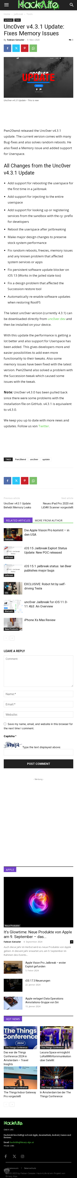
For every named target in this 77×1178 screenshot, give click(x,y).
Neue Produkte (12, 925)
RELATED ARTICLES (18, 520)
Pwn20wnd (20, 459)
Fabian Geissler (15, 39)
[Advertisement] (38, 115)
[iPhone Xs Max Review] (13, 624)
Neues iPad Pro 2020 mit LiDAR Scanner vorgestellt (57, 505)
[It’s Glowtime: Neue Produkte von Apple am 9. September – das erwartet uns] (38, 902)
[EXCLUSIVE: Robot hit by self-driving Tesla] (13, 588)
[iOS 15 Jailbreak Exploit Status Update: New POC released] (13, 552)
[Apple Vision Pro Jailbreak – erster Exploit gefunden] (13, 967)
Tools (30, 14)
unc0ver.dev (56, 319)
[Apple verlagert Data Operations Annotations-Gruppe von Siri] (13, 1003)
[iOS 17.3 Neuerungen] (13, 985)
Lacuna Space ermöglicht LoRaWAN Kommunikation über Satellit (55, 1056)
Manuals (9, 611)
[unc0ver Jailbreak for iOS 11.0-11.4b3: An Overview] (13, 606)
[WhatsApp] (33, 48)
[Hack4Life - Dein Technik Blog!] (13, 1123)
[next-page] (12, 638)
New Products (11, 629)
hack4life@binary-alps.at (22, 1142)
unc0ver (34, 459)
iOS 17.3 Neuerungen (37, 980)
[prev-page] (6, 638)
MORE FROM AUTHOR (48, 520)
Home (7, 14)
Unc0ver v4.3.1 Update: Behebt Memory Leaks (17, 505)
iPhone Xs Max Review (40, 620)
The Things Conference (16, 1047)
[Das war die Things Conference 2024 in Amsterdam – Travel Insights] (20, 1037)
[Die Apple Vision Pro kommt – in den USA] (13, 534)
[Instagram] (22, 1156)
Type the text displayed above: (41, 747)
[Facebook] (7, 48)
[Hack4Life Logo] (38, 5)
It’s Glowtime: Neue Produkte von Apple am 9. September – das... (38, 934)
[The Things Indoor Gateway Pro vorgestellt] (20, 1077)
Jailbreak (18, 14)
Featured (9, 539)
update (46, 459)
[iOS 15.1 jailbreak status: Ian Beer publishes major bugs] (13, 570)
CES (6, 593)
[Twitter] (16, 48)
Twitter (43, 426)
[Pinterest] (24, 48)
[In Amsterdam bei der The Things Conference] (56, 1077)
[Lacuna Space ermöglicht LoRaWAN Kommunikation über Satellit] (56, 1037)
